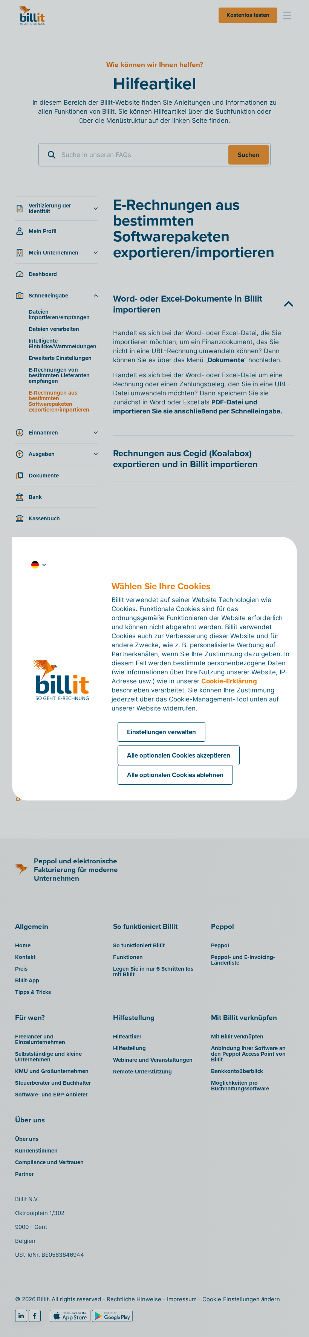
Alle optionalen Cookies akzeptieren (178, 755)
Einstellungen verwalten (161, 731)
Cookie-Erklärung (229, 681)
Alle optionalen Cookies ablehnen (175, 774)
